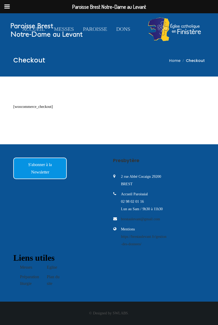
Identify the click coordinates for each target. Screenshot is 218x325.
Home (175, 60)
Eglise (52, 267)
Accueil (33, 29)
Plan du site (53, 280)
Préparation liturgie (29, 280)
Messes (64, 29)
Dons (123, 29)
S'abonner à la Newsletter (40, 168)
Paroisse (95, 29)
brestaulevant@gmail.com (140, 219)
